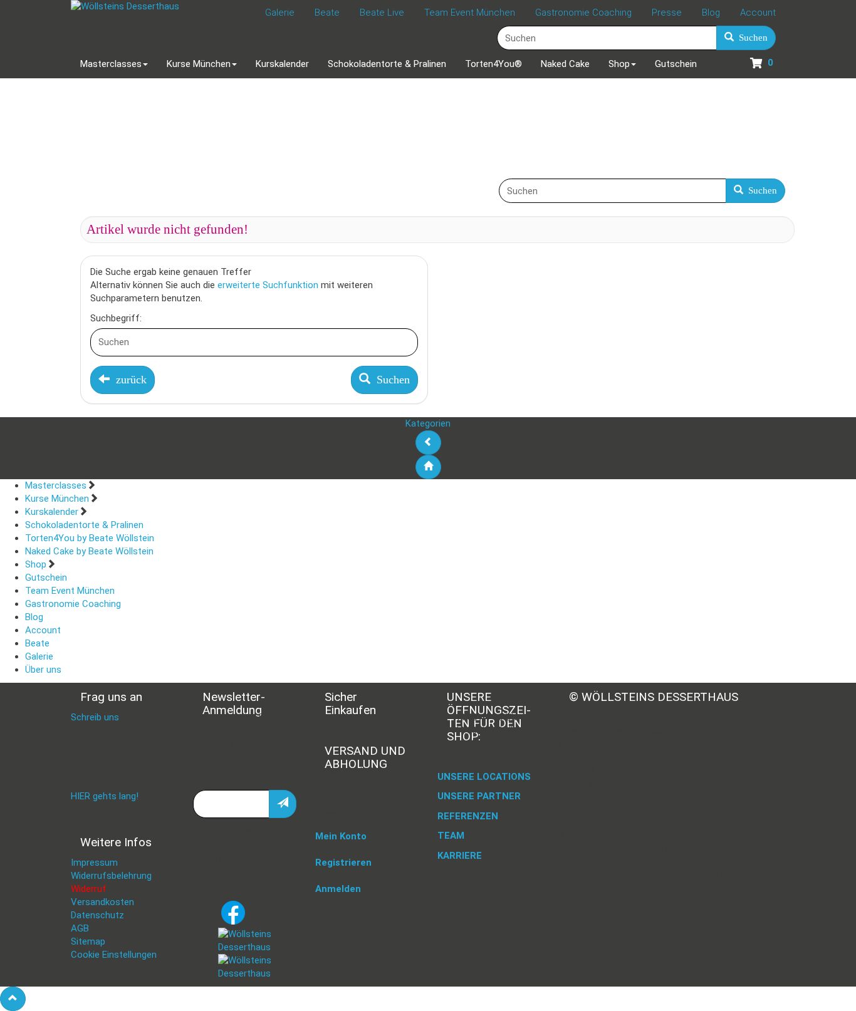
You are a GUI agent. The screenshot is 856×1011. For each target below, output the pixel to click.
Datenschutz (97, 915)
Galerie (39, 656)
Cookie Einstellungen (114, 954)
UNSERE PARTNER (479, 796)
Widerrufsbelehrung (111, 875)
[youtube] (257, 966)
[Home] (428, 467)
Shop (35, 564)
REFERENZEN (467, 816)
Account (43, 630)
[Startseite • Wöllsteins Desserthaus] (125, 6)
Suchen (751, 38)
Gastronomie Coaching (73, 603)
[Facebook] (233, 912)
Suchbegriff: (116, 318)
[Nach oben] (13, 999)
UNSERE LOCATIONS (484, 776)
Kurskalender (51, 511)
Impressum (94, 862)
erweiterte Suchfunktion (267, 285)
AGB (80, 928)
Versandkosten (102, 902)
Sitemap (88, 941)
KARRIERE (459, 855)
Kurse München (57, 498)
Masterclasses (55, 485)
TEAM (450, 835)
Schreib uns (95, 717)
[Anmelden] (282, 804)
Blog (34, 617)
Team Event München (70, 590)
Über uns (43, 669)
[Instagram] (257, 940)
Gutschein (46, 577)
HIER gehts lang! (104, 796)
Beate (37, 643)
